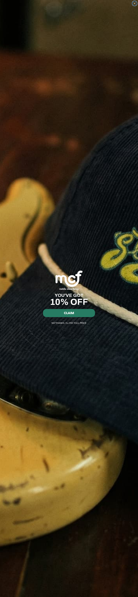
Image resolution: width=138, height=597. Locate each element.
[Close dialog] (134, 3)
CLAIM (69, 313)
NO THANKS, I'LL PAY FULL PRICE (69, 323)
